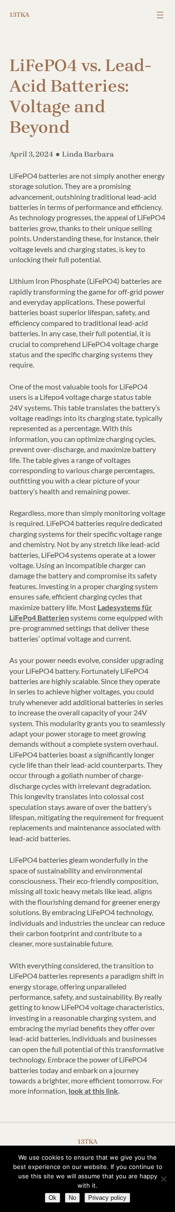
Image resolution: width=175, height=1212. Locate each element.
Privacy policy (107, 1197)
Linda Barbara (88, 154)
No (72, 1197)
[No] (163, 1178)
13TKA (19, 15)
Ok (52, 1197)
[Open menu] (160, 15)
